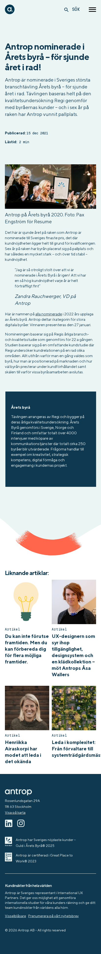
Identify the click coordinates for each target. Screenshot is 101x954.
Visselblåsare (15, 916)
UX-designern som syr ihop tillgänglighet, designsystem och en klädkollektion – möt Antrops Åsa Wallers (73, 655)
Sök (76, 9)
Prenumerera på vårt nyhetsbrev (53, 916)
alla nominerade (48, 314)
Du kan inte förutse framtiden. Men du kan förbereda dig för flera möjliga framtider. (27, 648)
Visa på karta (15, 812)
